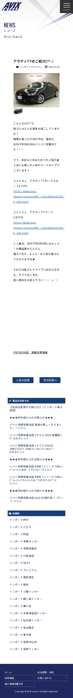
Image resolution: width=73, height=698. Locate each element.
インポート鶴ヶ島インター (26, 599)
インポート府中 (19, 520)
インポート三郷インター (24, 591)
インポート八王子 (20, 527)
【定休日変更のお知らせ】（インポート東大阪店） (36, 408)
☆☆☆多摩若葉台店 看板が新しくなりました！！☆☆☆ (36, 426)
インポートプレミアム (30, 66)
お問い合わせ (44, 678)
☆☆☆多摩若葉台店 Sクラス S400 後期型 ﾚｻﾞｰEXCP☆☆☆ (36, 436)
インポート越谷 (19, 584)
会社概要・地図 (45, 672)
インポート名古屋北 (22, 627)
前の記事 (24, 380)
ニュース (17, 36)
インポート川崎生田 (22, 556)
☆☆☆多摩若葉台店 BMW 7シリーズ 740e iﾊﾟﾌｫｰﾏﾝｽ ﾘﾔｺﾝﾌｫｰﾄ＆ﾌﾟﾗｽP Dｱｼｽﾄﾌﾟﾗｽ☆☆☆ (36, 480)
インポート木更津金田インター (29, 613)
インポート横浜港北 (22, 577)
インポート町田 (19, 534)
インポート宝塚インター (24, 649)
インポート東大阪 (20, 634)
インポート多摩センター (24, 541)
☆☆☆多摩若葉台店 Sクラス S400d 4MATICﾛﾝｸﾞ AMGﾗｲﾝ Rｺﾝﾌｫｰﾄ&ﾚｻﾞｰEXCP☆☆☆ (32, 449)
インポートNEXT (20, 563)
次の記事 (49, 380)
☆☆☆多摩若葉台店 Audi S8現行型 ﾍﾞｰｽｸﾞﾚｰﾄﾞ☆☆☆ (36, 499)
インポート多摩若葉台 (23, 548)
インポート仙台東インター (26, 620)
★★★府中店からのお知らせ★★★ (31, 417)
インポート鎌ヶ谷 (20, 606)
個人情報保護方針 (14, 683)
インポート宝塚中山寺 (23, 642)
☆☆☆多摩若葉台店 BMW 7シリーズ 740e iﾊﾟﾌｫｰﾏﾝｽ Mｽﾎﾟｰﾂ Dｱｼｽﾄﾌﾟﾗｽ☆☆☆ (36, 468)
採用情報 (9, 678)
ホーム (7, 36)
